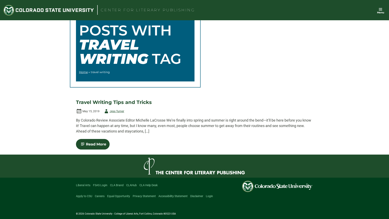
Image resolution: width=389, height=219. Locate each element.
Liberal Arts (83, 185)
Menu (380, 12)
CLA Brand (117, 185)
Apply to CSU (84, 196)
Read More (98, 146)
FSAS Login (100, 185)
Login (209, 196)
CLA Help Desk (148, 185)
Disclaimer (196, 196)
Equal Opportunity (118, 196)
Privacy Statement (144, 196)
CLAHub (131, 185)
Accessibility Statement (173, 196)
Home (83, 72)
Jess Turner (113, 111)
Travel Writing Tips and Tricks (114, 102)
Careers (100, 196)
